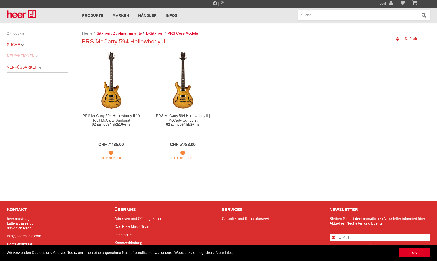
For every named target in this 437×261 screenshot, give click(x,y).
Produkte (92, 15)
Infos (171, 15)
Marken (120, 15)
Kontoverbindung (128, 243)
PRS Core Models (183, 33)
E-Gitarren (154, 33)
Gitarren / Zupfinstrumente (119, 33)
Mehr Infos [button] (224, 253)
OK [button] (414, 253)
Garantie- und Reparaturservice (247, 219)
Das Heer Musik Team (132, 227)
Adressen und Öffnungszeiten (138, 219)
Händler (147, 15)
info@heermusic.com (24, 236)
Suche (13, 45)
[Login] (391, 3)
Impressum (123, 235)
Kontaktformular (19, 244)
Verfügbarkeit (22, 67)
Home (87, 33)
